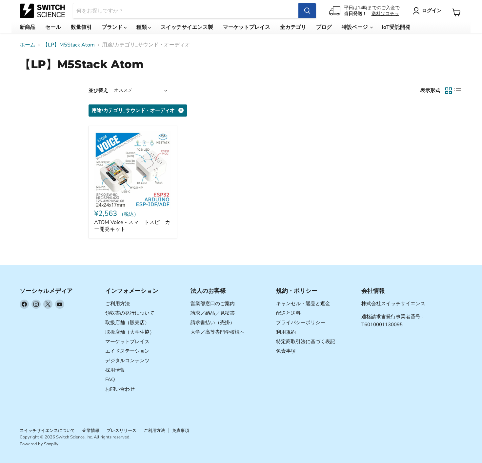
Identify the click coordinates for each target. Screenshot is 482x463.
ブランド (113, 27)
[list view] (457, 90)
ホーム (27, 45)
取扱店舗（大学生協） (129, 332)
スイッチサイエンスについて (47, 431)
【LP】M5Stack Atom (69, 45)
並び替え (98, 90)
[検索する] (307, 10)
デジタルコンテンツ (127, 360)
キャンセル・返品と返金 (303, 303)
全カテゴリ (293, 27)
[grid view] (448, 90)
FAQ (110, 379)
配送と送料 (288, 313)
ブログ (324, 27)
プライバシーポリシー (300, 322)
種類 (142, 27)
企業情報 (90, 431)
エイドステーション (127, 351)
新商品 (27, 27)
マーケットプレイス (246, 27)
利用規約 (286, 332)
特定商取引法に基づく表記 (305, 341)
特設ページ (355, 27)
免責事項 (286, 351)
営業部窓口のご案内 (213, 303)
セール (53, 27)
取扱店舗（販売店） (127, 322)
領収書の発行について (129, 313)
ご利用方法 (117, 303)
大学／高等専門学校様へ (218, 332)
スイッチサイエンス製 (187, 27)
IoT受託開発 (396, 27)
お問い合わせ (120, 389)
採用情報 (115, 370)
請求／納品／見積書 (213, 313)
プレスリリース (121, 431)
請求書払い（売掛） (213, 322)
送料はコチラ (385, 13)
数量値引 (81, 27)
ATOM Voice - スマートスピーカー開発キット (132, 226)
